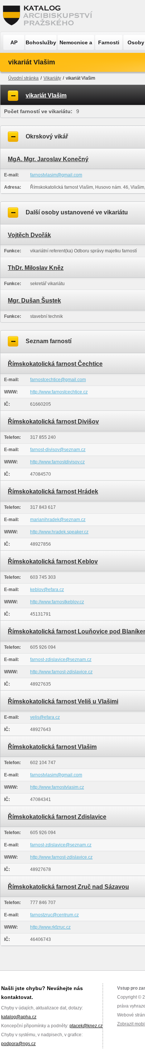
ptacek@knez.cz (86, 1025)
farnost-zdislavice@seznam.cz (60, 659)
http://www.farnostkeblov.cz (57, 601)
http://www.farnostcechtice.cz (59, 392)
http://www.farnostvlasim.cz (57, 787)
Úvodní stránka (23, 78)
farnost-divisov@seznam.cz (58, 449)
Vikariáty (52, 78)
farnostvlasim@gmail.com (56, 175)
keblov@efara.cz (47, 589)
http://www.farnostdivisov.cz (57, 462)
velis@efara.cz (45, 717)
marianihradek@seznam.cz (58, 519)
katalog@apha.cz (18, 1016)
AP (13, 42)
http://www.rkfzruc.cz (50, 927)
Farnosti (108, 42)
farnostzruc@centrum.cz (54, 914)
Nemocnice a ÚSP (75, 44)
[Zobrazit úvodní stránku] (50, 16)
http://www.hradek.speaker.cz (59, 531)
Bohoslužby (41, 42)
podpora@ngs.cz (18, 1043)
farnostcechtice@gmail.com (58, 379)
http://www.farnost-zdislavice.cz (61, 671)
